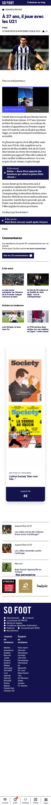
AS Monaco (23, 678)
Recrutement (12, 630)
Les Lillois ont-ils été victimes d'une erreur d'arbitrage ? (22, 524)
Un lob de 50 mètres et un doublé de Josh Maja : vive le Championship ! (38, 278)
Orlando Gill (9, 691)
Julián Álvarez (7, 659)
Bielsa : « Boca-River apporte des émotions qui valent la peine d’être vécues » (25, 174)
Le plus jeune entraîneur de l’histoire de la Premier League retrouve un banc (13, 280)
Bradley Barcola (7, 654)
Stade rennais (21, 681)
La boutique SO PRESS (17, 620)
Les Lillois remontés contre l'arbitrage (20, 542)
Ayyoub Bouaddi (7, 679)
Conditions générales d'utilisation (22, 625)
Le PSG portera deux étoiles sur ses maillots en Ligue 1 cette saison (38, 314)
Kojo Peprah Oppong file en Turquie (19, 561)
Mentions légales (14, 623)
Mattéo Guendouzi (8, 648)
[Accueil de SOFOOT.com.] (8, 2)
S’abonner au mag (36, 2)
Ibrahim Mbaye (7, 664)
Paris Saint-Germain (23, 648)
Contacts (29, 618)
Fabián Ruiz (9, 688)
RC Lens (21, 670)
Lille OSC (22, 658)
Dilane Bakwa (7, 684)
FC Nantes (22, 686)
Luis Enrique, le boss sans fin (12, 313)
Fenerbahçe (23, 660)
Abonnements (13, 618)
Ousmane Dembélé (8, 669)
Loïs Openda (7, 674)
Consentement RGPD (30, 628)
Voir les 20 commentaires (15, 255)
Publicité (11, 628)
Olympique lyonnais (22, 654)
